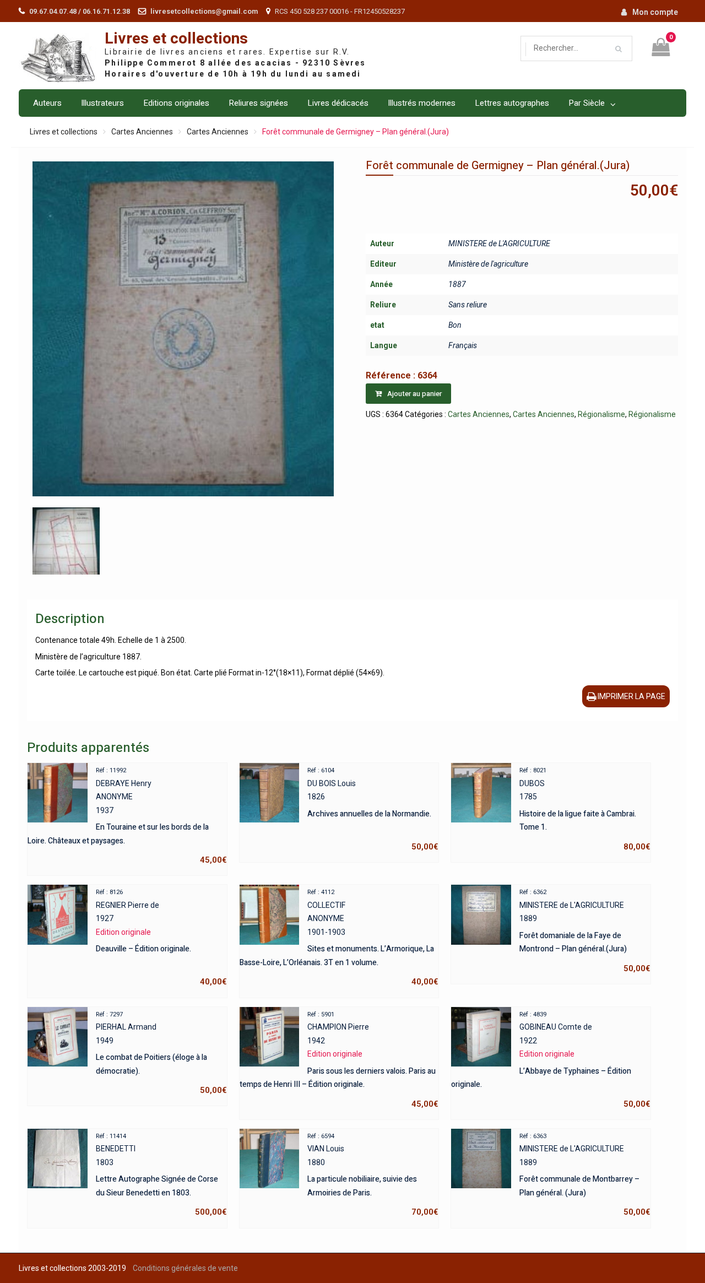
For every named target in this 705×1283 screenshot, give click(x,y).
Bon (455, 325)
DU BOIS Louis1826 (372, 809)
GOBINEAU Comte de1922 (550, 1060)
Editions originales (176, 103)
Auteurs (47, 103)
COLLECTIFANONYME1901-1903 (339, 938)
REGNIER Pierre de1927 (161, 938)
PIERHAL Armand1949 (161, 1053)
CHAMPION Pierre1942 (339, 1060)
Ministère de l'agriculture (488, 263)
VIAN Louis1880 (372, 1175)
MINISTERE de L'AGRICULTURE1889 (584, 931)
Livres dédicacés (337, 103)
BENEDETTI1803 (161, 1175)
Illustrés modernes (421, 103)
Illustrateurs (102, 103)
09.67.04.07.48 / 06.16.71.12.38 (79, 11)
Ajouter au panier (414, 393)
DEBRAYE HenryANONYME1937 (127, 816)
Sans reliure (467, 304)
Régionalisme (601, 414)
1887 (457, 284)
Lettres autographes (512, 103)
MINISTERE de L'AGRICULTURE (499, 243)
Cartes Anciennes (142, 131)
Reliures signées (258, 103)
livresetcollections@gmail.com (204, 11)
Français (462, 345)
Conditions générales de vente (185, 1268)
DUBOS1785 (584, 809)
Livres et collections (176, 39)
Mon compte (655, 12)
